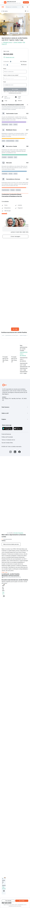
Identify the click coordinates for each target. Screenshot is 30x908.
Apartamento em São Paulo (11, 335)
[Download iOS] (18, 428)
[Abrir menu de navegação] (27, 7)
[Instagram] (10, 452)
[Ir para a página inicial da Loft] (3, 7)
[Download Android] (7, 428)
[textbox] (14, 7)
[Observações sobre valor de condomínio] (10, 61)
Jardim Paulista (18, 42)
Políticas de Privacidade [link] (7, 437)
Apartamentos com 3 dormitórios (22, 359)
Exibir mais (4, 572)
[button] (15, 24)
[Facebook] (19, 452)
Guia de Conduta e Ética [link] (7, 442)
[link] (11, 544)
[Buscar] (23, 7)
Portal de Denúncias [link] (6, 434)
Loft (3, 335)
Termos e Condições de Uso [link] (8, 439)
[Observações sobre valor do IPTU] (7, 65)
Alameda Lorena (7, 42)
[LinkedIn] (15, 452)
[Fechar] (2, 2)
